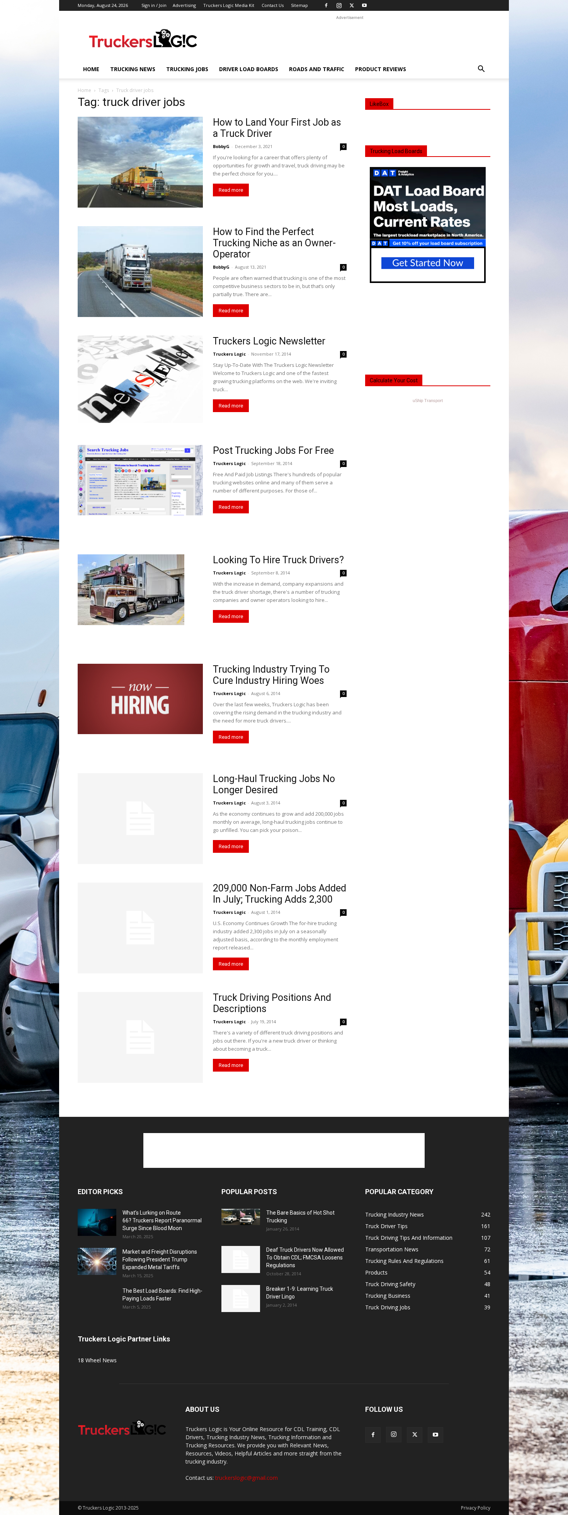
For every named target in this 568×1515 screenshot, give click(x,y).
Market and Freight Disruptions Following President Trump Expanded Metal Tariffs (159, 1259)
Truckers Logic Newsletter (269, 341)
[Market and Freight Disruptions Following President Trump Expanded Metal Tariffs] (97, 1261)
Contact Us (273, 5)
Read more (231, 190)
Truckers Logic (229, 354)
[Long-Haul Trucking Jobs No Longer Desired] (140, 818)
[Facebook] (326, 5)
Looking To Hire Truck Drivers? (278, 560)
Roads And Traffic (316, 69)
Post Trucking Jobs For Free (273, 450)
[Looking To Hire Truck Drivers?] (131, 589)
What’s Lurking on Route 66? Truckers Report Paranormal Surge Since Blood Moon (162, 1220)
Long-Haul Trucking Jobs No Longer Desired (274, 784)
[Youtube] (364, 5)
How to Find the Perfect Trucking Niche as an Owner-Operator (274, 243)
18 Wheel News (97, 1360)
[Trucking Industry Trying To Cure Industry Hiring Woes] (140, 699)
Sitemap (299, 5)
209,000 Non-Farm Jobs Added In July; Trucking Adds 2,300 (279, 894)
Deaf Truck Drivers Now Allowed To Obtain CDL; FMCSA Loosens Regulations (305, 1257)
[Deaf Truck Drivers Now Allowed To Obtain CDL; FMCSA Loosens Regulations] (240, 1259)
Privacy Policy (475, 1508)
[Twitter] (351, 5)
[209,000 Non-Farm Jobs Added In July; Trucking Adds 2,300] (140, 928)
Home (91, 69)
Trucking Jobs (187, 69)
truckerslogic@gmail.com (246, 1477)
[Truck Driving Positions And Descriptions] (140, 1037)
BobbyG (221, 146)
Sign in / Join (154, 5)
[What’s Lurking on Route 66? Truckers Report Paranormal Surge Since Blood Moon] (97, 1222)
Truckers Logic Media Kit (228, 5)
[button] (481, 69)
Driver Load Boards (248, 69)
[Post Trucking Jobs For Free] (140, 480)
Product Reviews (380, 69)
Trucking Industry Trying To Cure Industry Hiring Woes (271, 675)
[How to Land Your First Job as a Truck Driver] (140, 162)
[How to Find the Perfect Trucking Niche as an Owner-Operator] (140, 271)
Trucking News (132, 69)
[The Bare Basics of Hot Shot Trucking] (240, 1217)
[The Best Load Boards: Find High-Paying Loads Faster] (97, 1298)
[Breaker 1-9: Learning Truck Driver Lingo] (240, 1298)
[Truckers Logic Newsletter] (140, 379)
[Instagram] (339, 5)
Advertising (184, 5)
